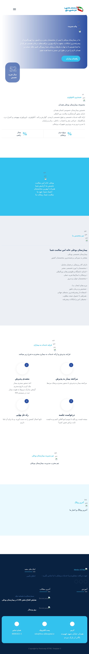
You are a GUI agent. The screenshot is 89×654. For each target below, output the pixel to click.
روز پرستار (32, 610)
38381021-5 (17, 634)
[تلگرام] (85, 581)
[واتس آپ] (76, 581)
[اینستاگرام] (81, 581)
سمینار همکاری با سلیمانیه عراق (24, 596)
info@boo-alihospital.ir (44, 634)
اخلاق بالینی (30, 576)
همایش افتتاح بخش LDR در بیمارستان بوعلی (19, 600)
